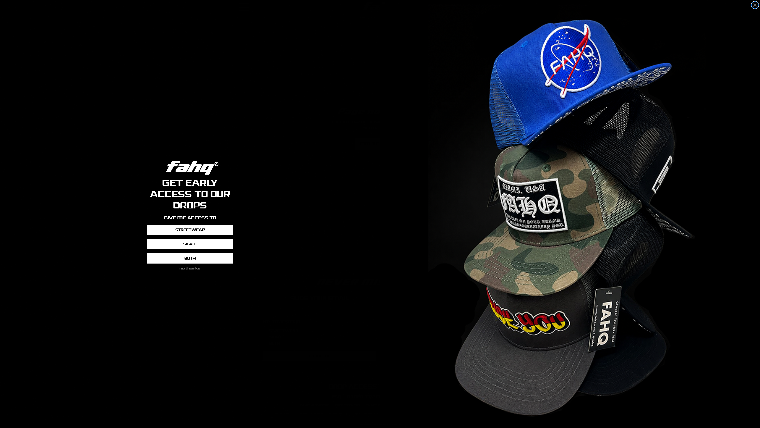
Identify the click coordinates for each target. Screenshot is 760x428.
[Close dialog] (754, 5)
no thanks (190, 267)
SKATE (190, 244)
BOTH (190, 258)
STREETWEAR (190, 230)
